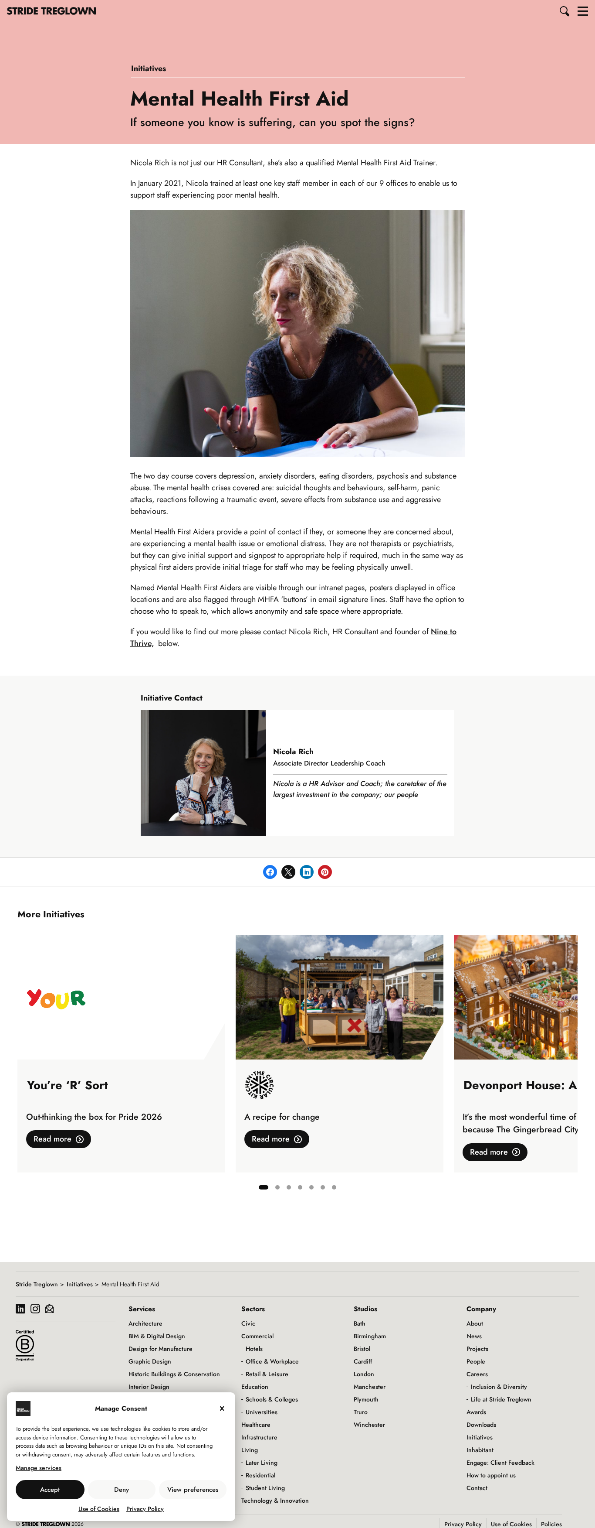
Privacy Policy (145, 1508)
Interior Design (148, 1386)
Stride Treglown (37, 1284)
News (474, 1336)
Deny (121, 1489)
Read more (52, 1139)
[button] (565, 11)
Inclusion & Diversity (499, 1386)
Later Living (261, 1462)
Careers (477, 1374)
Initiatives (148, 68)
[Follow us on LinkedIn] (20, 1310)
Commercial (257, 1336)
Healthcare (255, 1424)
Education (254, 1386)
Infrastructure (259, 1437)
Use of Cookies (98, 1508)
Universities (261, 1412)
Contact (477, 1488)
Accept (50, 1489)
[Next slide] (571, 1066)
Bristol (362, 1348)
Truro (361, 1412)
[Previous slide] (24, 1066)
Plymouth (366, 1399)
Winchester (369, 1424)
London (364, 1374)
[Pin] (325, 872)
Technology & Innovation (275, 1500)
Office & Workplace (272, 1361)
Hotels (254, 1348)
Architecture (145, 1323)
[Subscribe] (49, 1310)
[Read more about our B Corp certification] (25, 1345)
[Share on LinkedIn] (307, 872)
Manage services (38, 1467)
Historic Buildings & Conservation (174, 1374)
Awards (476, 1412)
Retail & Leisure (267, 1374)
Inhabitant (480, 1450)
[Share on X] (288, 872)
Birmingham (370, 1336)
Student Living (265, 1488)
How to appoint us (491, 1475)
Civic (248, 1323)
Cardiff (363, 1361)
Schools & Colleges (272, 1399)
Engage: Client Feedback (500, 1462)
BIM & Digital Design (156, 1336)
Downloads (481, 1424)
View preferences (192, 1489)
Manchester (369, 1386)
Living (249, 1450)
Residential (260, 1475)
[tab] (263, 1187)
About (475, 1323)
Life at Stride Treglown (501, 1399)
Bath (359, 1323)
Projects (477, 1348)
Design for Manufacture (160, 1348)
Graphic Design (149, 1361)
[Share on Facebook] (270, 872)
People (476, 1361)
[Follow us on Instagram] (35, 1310)
